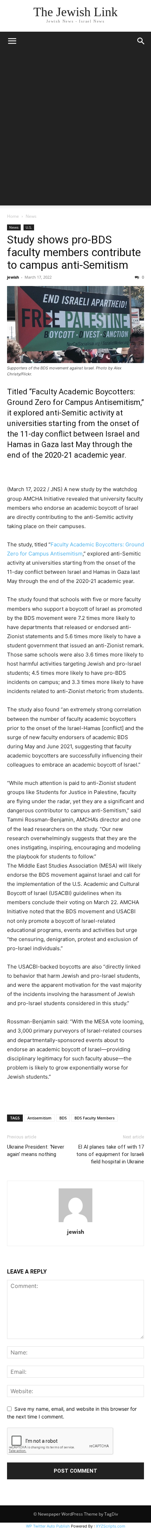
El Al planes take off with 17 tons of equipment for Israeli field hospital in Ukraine (110, 1154)
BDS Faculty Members (94, 1117)
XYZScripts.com (110, 1526)
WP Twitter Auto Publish (48, 1526)
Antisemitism (39, 1117)
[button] (12, 41)
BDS (63, 1117)
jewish (13, 277)
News (31, 216)
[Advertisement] (75, 129)
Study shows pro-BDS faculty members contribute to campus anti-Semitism (74, 252)
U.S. (29, 227)
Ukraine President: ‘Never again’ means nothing (35, 1150)
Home (13, 216)
